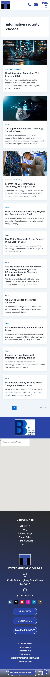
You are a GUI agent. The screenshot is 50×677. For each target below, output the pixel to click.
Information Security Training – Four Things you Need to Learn (23, 384)
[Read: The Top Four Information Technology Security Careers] (25, 108)
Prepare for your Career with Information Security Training (20, 356)
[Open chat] (45, 672)
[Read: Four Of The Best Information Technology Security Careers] (25, 163)
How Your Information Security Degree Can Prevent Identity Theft (25, 212)
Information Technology (13, 69)
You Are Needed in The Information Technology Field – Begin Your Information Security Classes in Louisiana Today (23, 270)
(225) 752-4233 (25, 595)
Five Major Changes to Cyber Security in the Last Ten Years (25, 240)
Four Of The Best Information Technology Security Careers (20, 185)
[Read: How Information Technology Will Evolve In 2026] (25, 53)
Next (43, 407)
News (7, 124)
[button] (46, 6)
